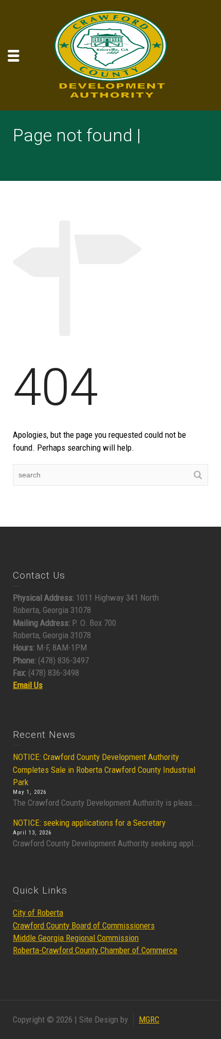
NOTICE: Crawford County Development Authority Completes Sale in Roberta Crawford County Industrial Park (104, 769)
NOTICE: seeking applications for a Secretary (89, 823)
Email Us (28, 685)
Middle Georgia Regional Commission (76, 938)
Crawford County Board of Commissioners (84, 925)
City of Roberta (38, 912)
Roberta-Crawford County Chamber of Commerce (95, 950)
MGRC (149, 1019)
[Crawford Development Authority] (110, 54)
